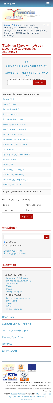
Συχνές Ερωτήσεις (13, 337)
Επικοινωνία (9, 350)
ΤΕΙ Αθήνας (8, 3)
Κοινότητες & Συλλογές (17, 278)
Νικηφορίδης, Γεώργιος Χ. (15, 144)
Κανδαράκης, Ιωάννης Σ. (14, 129)
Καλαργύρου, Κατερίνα (14, 124)
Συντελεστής (12, 283)
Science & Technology (28, 27)
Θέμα (9, 288)
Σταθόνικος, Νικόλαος (13, 174)
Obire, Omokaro (10, 104)
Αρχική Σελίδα (11, 25)
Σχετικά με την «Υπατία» (17, 323)
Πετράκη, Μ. (9, 149)
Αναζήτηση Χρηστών (16, 253)
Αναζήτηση (11, 242)
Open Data (8, 317)
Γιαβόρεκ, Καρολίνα (13, 119)
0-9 (26, 62)
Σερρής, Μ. (8, 164)
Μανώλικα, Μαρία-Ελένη (15, 139)
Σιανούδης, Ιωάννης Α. (13, 169)
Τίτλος (9, 286)
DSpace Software (18, 393)
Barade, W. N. (9, 99)
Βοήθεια (7, 343)
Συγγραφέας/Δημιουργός (18, 280)
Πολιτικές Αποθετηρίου (15, 330)
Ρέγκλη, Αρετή (10, 159)
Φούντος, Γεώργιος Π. (13, 184)
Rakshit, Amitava (10, 114)
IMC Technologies (43, 393)
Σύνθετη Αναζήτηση (13, 250)
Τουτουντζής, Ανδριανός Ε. (15, 179)
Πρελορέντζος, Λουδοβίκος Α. (17, 154)
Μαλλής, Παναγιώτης (13, 134)
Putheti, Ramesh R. (11, 109)
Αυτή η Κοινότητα (14, 245)
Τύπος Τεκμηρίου (14, 291)
